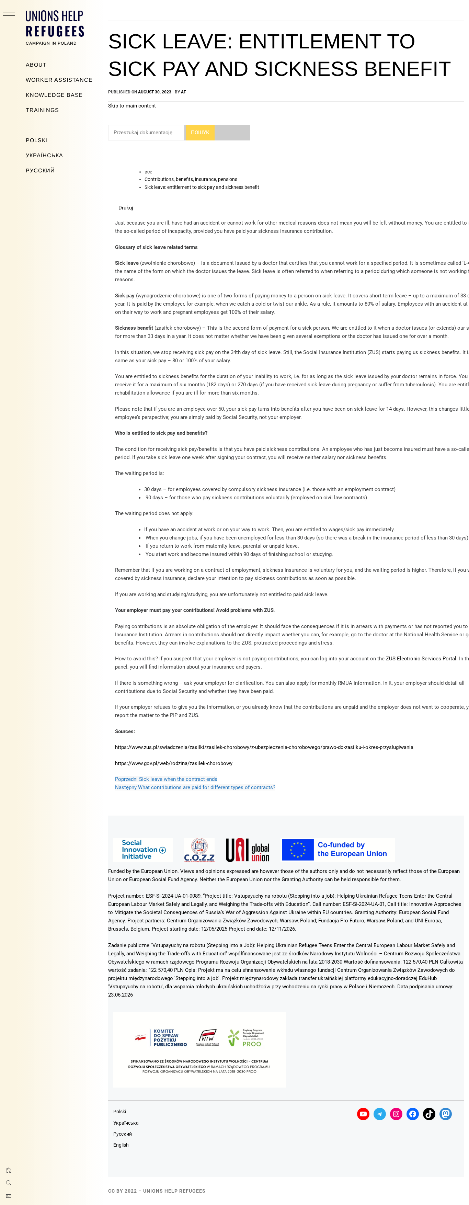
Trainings (42, 110)
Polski (37, 140)
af (183, 92)
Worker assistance (59, 80)
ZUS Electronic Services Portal (421, 659)
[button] (125, 208)
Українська (44, 155)
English (121, 1145)
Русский (40, 170)
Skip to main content (132, 106)
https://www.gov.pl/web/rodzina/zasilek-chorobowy (173, 763)
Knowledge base (54, 95)
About (36, 65)
